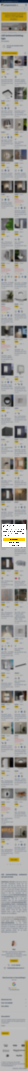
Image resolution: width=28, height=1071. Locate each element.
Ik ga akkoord (14, 539)
